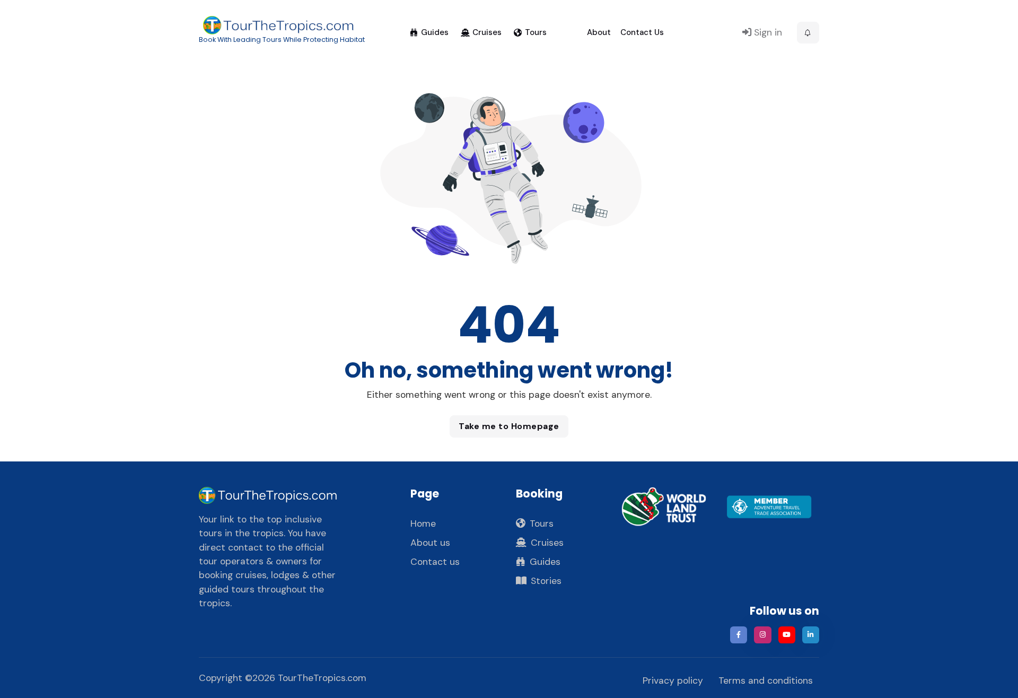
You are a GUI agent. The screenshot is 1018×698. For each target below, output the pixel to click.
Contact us (435, 562)
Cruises (487, 32)
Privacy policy (673, 680)
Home (423, 523)
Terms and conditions (765, 680)
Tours (536, 32)
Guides (435, 32)
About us (430, 542)
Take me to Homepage (509, 426)
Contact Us (642, 32)
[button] (808, 33)
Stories (546, 581)
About (599, 32)
